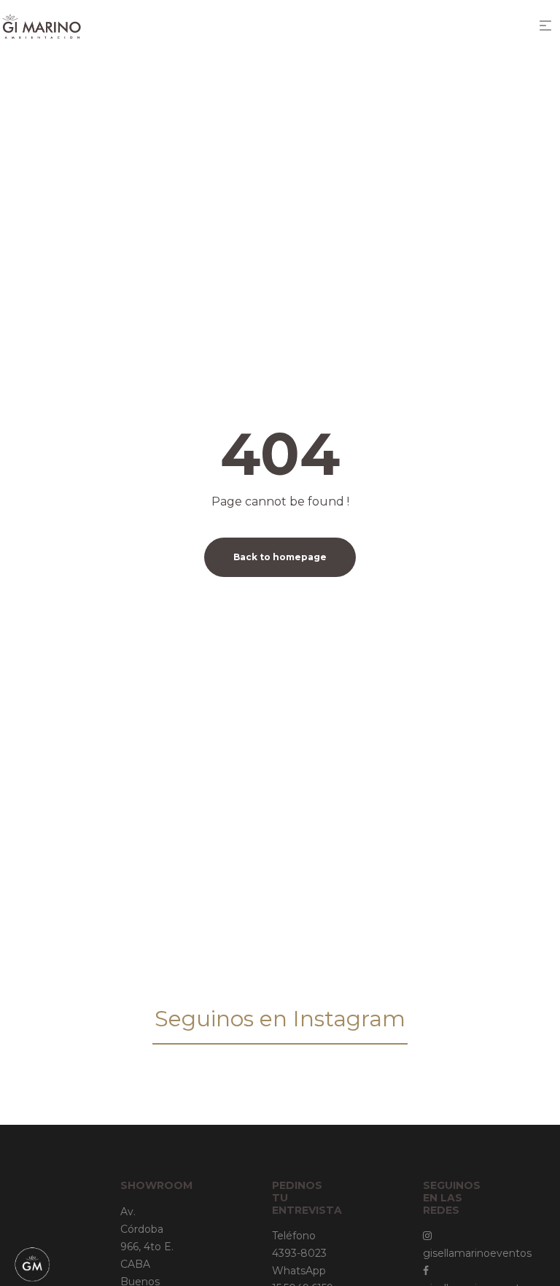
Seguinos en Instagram (280, 1018)
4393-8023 (299, 1253)
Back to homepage (280, 556)
